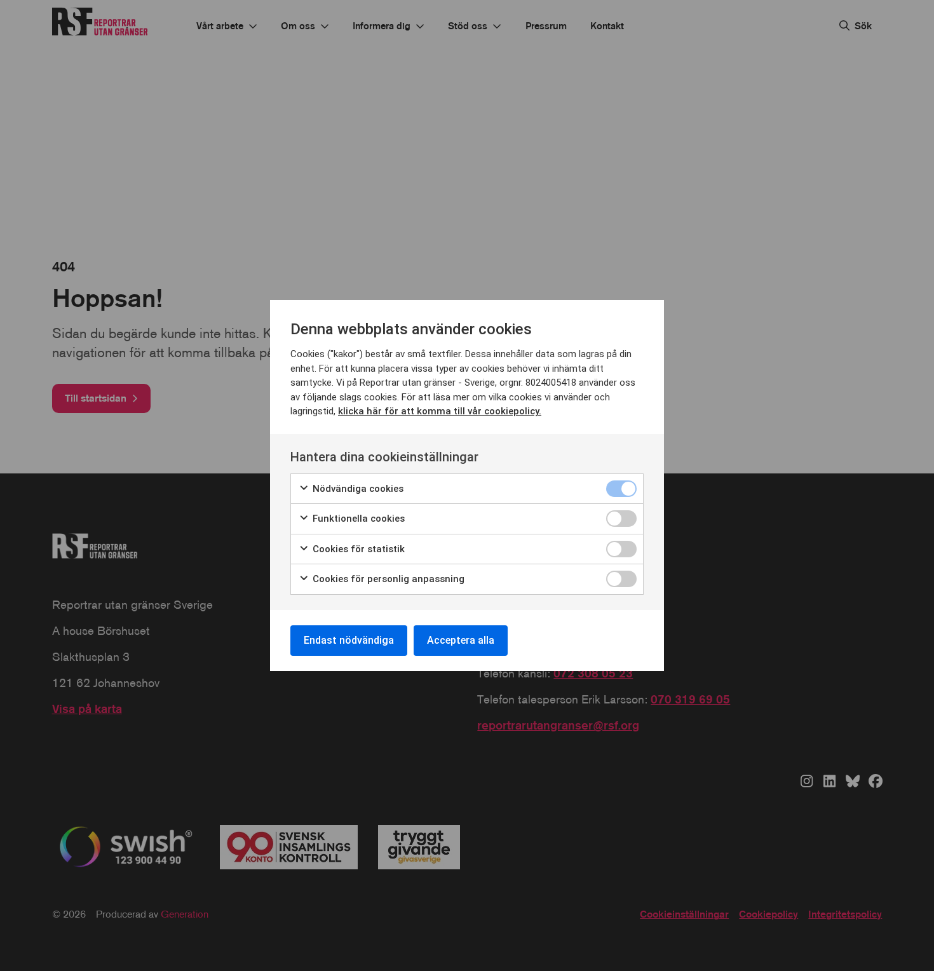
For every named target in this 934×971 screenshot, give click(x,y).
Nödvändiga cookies (356, 488)
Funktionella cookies (357, 518)
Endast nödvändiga (349, 640)
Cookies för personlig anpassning (387, 579)
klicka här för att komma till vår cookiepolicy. (439, 411)
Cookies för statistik (357, 549)
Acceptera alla (460, 640)
